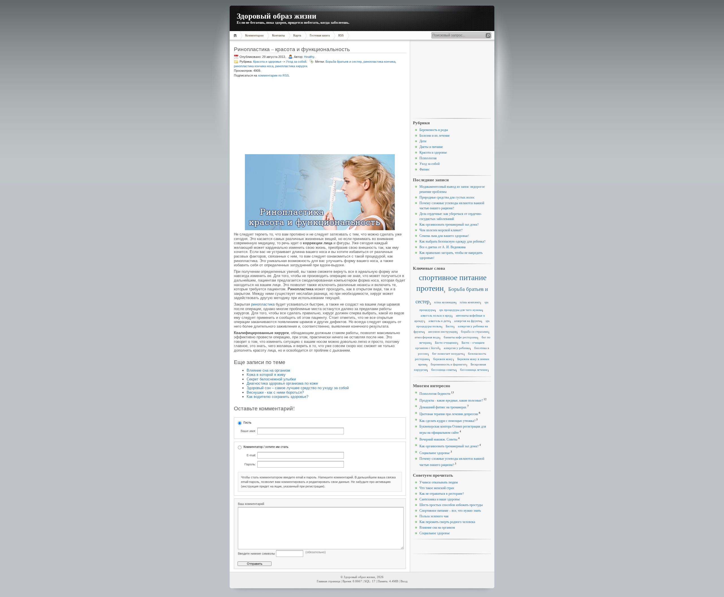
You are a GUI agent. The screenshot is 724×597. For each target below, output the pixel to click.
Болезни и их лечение (434, 135)
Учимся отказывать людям (438, 482)
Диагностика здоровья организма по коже (282, 383)
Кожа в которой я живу (266, 374)
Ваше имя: (248, 431)
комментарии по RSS (273, 75)
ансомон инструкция (442, 332)
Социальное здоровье (434, 452)
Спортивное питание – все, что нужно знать (450, 510)
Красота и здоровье (267, 61)
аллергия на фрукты (467, 321)
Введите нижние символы (256, 553)
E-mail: (251, 455)
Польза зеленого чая (434, 516)
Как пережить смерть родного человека (447, 521)
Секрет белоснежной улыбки (271, 379)
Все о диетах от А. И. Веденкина (442, 247)
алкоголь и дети (439, 321)
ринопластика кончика (379, 61)
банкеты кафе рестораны (460, 337)
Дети (422, 141)
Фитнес (424, 169)
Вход (404, 581)
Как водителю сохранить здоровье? (277, 397)
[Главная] (236, 35)
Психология (428, 158)
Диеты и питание (431, 146)
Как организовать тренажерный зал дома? (449, 224)
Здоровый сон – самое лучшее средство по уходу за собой (298, 388)
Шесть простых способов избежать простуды (451, 504)
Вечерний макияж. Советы (438, 439)
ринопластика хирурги (291, 66)
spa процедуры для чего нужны (460, 310)
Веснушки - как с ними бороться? (275, 392)
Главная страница (328, 581)
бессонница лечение (474, 370)
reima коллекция (444, 302)
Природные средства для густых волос (447, 197)
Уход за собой (296, 61)
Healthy (309, 56)
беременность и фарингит (448, 364)
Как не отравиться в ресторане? (441, 493)
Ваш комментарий (251, 504)
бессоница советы (443, 370)
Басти (449, 326)
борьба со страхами (474, 332)
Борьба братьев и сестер (344, 61)
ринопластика (263, 304)
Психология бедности (434, 393)
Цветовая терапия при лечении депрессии (448, 413)
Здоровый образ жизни (276, 15)
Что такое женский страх (436, 487)
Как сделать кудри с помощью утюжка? (447, 420)
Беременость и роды (433, 129)
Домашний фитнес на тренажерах (442, 407)
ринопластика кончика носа (253, 66)
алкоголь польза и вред (436, 315)
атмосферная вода (427, 337)
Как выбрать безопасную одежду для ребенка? (452, 241)
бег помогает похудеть (448, 354)
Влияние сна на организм (268, 370)
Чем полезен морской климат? (440, 230)
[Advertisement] (276, 116)
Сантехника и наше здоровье (439, 499)
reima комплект (470, 302)
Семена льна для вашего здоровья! (444, 235)
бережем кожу (443, 359)
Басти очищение (446, 343)
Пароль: (250, 464)
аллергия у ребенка (457, 348)
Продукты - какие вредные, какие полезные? (451, 400)
